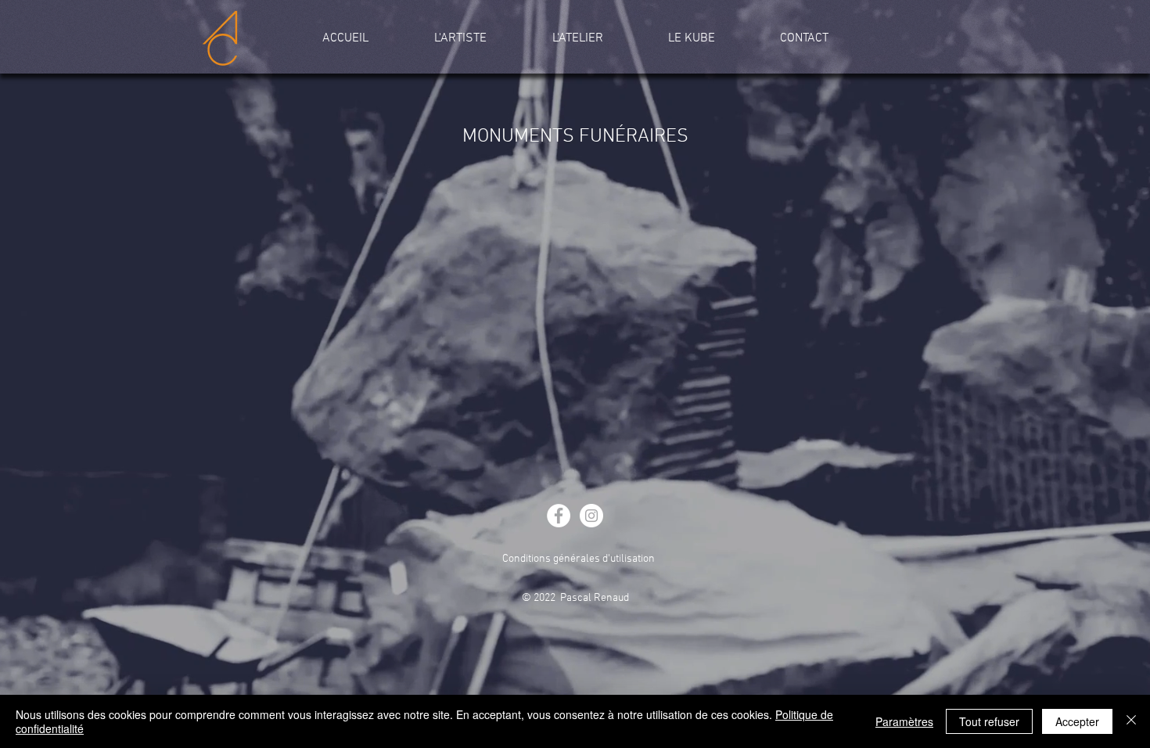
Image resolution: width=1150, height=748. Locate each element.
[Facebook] (558, 515)
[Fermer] (1131, 721)
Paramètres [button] (904, 721)
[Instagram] (591, 515)
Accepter (1077, 721)
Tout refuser (989, 721)
